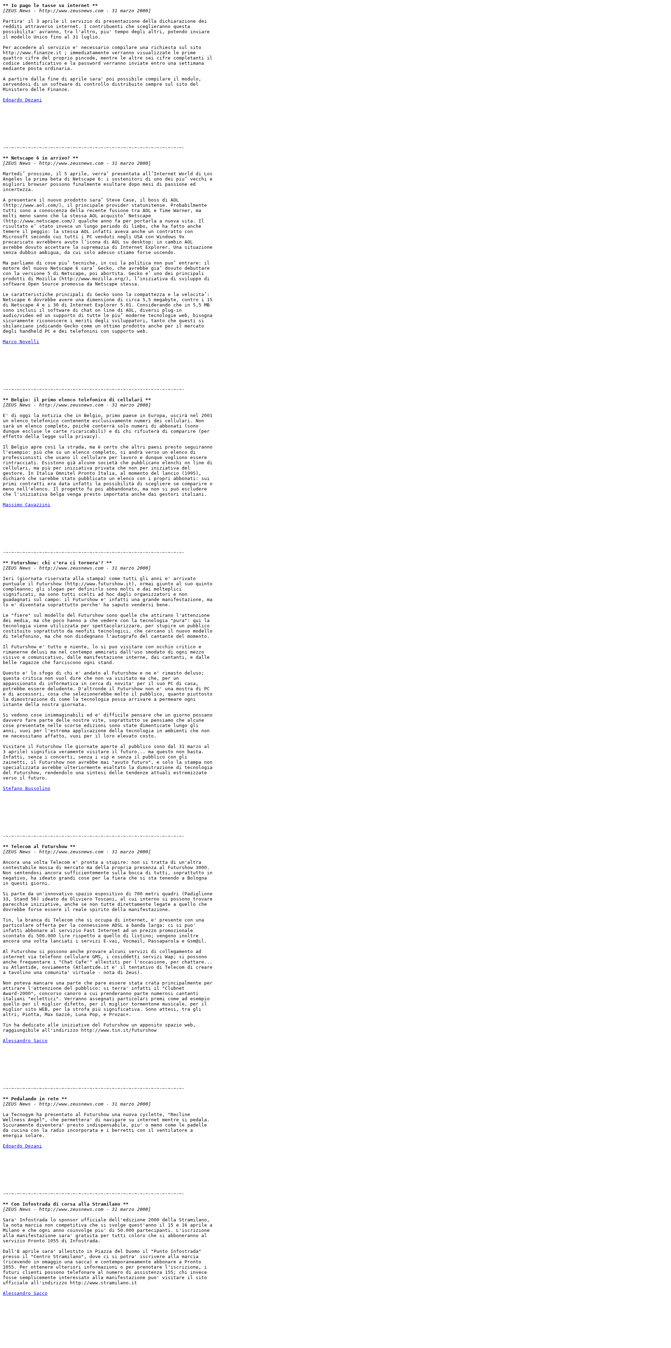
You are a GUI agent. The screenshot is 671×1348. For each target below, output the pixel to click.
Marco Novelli (21, 341)
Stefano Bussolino (26, 788)
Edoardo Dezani (22, 100)
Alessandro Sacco (25, 1040)
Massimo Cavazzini (26, 504)
